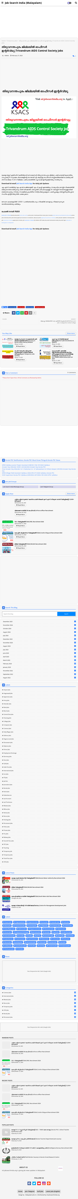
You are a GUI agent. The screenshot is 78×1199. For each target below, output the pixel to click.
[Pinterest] (26, 313)
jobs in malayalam (9, 222)
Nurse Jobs (7, 816)
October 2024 (39, 628)
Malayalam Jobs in (31, 1195)
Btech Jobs (7, 711)
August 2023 (39, 646)
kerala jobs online (23, 215)
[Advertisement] (39, 22)
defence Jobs (7, 735)
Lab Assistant (7, 798)
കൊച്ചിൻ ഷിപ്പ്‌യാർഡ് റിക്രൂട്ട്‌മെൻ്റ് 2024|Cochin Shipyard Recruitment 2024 (38, 533)
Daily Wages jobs (8, 732)
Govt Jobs (6, 760)
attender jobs (7, 704)
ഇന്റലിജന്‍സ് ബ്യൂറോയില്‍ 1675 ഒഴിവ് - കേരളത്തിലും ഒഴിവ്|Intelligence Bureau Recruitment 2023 (41, 1148)
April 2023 (39, 657)
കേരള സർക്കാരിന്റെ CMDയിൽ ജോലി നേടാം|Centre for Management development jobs (38, 905)
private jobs (7, 830)
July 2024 (39, 635)
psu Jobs (6, 834)
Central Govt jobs (8, 714)
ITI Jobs (6, 777)
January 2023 (39, 667)
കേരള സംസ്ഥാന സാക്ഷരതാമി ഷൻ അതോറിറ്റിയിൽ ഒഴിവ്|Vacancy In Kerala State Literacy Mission (26, 340)
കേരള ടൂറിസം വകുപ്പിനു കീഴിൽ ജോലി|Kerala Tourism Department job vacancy (36, 1139)
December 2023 (39, 639)
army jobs (6, 700)
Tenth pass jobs (8, 858)
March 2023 (39, 660)
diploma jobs (7, 746)
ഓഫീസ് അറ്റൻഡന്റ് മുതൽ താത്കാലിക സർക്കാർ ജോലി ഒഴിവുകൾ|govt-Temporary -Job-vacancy (25, 353)
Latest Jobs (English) (53, 1191)
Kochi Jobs (6, 791)
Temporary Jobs (12, 41)
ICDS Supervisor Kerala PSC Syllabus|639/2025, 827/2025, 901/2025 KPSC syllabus (29, 475)
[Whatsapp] (22, 313)
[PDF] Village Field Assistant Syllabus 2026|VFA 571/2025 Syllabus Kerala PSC (28, 473)
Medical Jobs (29, 307)
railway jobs (7, 837)
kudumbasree (8, 795)
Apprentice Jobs (8, 697)
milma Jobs (7, 809)
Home (4, 41)
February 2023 (39, 664)
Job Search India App (24, 183)
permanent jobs (8, 823)
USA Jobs (6, 862)
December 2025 (39, 621)
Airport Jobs (7, 690)
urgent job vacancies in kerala (48, 217)
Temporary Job (8, 851)
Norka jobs (7, 813)
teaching (6, 848)
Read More (21, 346)
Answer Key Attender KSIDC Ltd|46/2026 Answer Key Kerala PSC (24, 467)
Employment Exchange (10, 753)
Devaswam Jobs (8, 742)
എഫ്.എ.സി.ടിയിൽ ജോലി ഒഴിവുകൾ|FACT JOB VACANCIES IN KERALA (63, 340)
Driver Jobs (7, 749)
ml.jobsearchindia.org (53, 1195)
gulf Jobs (6, 763)
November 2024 (39, 625)
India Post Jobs (8, 767)
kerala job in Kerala (6, 215)
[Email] (30, 313)
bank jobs (6, 707)
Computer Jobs (8, 725)
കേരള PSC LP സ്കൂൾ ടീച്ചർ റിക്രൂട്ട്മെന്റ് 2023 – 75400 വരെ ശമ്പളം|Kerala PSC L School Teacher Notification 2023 (40, 1130)
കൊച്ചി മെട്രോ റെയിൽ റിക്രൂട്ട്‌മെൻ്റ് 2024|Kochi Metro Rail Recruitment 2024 (35, 896)
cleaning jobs (7, 718)
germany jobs (8, 756)
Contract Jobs (12, 307)
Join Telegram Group (47, 487)
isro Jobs (6, 774)
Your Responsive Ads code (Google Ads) (39, 1027)
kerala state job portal (57, 215)
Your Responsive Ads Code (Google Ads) (39, 971)
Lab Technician (8, 802)
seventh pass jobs (9, 841)
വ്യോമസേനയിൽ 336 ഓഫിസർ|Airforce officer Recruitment (34, 510)
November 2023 (39, 643)
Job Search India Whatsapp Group (13, 487)
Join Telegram (29, 1191)
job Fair (6, 781)
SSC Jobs (6, 844)
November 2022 (39, 671)
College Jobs (7, 721)
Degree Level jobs (9, 739)
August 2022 (39, 678)
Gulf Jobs (40, 1191)
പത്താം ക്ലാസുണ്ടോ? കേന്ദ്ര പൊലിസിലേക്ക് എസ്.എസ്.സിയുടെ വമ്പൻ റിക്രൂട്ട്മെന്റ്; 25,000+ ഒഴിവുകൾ (44, 500)
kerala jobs (21, 307)
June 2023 (39, 653)
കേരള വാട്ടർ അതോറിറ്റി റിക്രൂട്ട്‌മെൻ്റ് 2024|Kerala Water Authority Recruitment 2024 (38, 878)
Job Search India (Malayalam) (23, 2)
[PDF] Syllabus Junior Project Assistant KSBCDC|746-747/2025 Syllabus (26, 465)
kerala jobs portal (67, 215)
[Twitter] (18, 313)
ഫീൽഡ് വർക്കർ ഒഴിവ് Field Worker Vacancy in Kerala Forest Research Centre (35, 1157)
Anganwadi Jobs (8, 693)
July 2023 (39, 650)
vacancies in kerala (7, 220)
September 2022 (39, 674)
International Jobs (9, 770)
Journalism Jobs (8, 784)
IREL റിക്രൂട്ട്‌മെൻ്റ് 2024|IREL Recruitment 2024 (29, 522)
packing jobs (7, 820)
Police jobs (7, 827)
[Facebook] (14, 313)
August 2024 (39, 632)
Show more (71, 333)
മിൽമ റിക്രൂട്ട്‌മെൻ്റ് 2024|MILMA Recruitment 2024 (30, 544)
